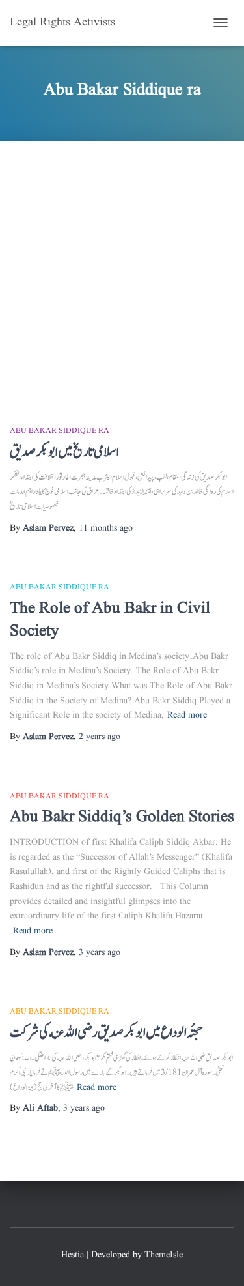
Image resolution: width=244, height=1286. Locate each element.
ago (106, 527)
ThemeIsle (163, 1254)
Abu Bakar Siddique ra (59, 430)
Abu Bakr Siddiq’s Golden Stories (122, 817)
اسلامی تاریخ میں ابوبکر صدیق (64, 452)
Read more (187, 715)
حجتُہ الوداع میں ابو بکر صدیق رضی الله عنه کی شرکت (106, 1032)
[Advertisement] (122, 269)
